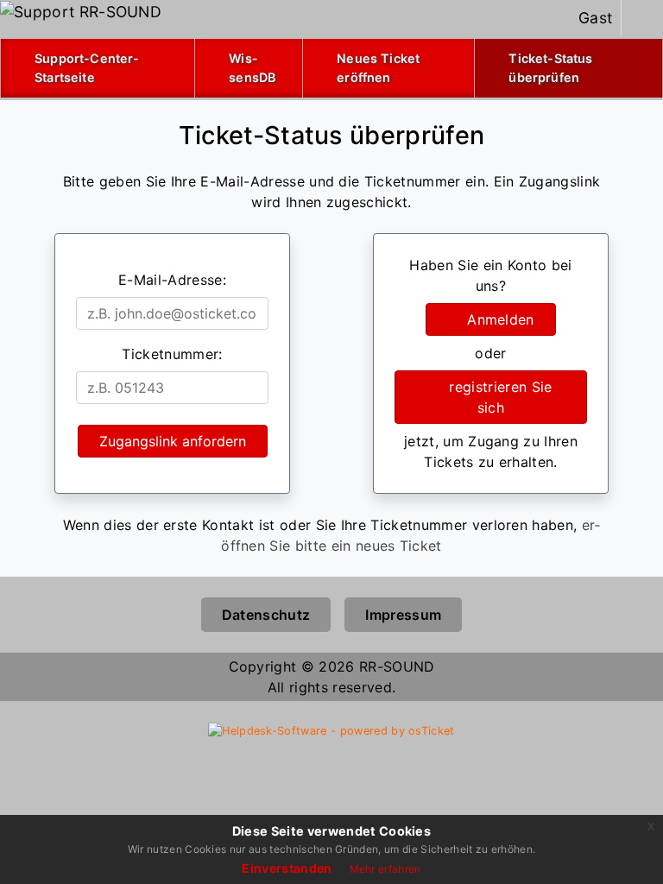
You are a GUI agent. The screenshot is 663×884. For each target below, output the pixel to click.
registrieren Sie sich (496, 397)
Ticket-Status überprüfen (570, 68)
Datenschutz (266, 614)
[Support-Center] (80, 11)
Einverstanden (287, 868)
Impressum (403, 614)
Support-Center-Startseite (87, 68)
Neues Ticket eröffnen (378, 68)
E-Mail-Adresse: (172, 279)
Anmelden (496, 319)
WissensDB (252, 68)
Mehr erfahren (385, 868)
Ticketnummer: (172, 354)
